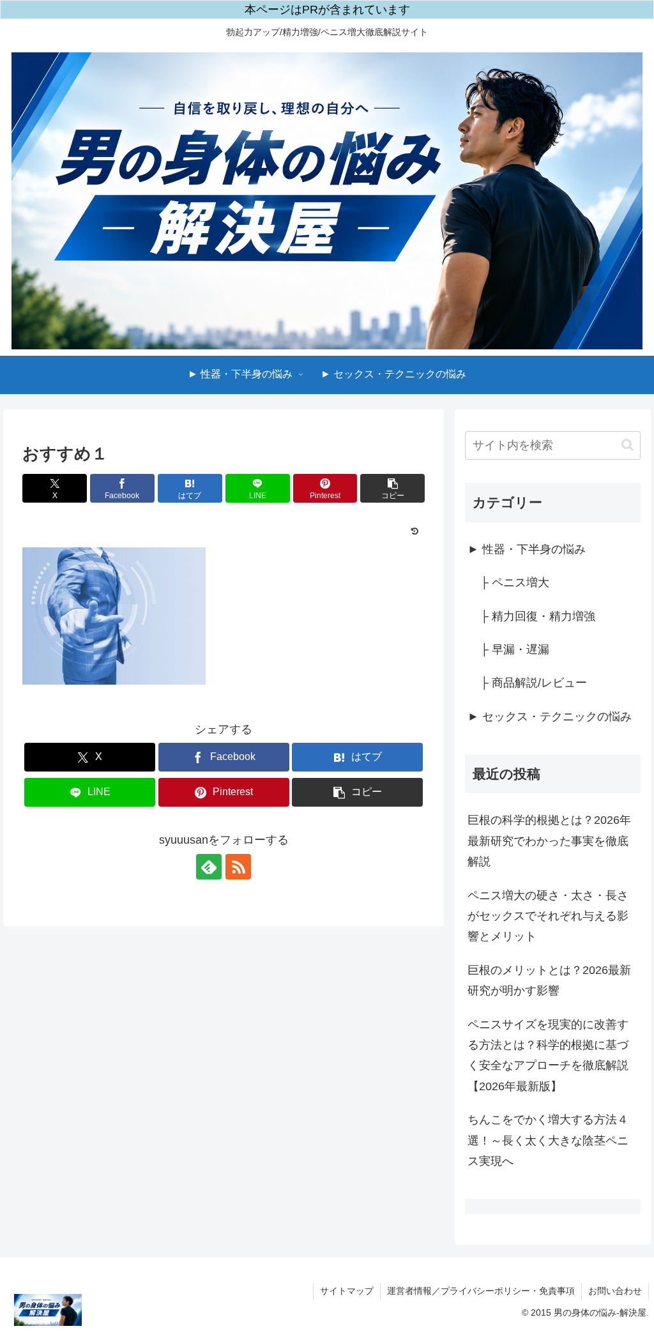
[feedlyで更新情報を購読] (209, 866)
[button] (392, 488)
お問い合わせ (615, 1291)
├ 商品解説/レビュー (533, 682)
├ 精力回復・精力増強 (537, 616)
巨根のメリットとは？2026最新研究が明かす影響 (549, 980)
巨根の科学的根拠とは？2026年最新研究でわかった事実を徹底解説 (549, 841)
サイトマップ (347, 1291)
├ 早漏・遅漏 (514, 649)
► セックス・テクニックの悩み (550, 716)
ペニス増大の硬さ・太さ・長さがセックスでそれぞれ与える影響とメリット (548, 916)
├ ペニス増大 (514, 582)
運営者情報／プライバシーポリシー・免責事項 (481, 1291)
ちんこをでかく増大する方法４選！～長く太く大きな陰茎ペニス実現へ (548, 1140)
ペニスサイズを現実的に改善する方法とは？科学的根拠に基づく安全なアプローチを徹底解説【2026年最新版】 (548, 1055)
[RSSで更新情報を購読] (238, 866)
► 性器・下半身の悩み (527, 549)
